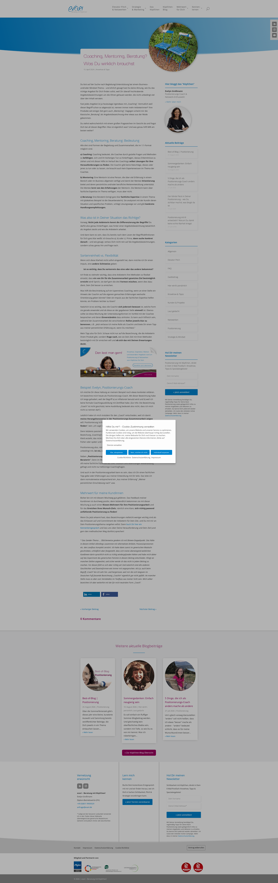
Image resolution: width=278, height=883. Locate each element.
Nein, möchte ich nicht (139, 452)
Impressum (156, 457)
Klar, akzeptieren (116, 452)
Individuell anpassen (161, 452)
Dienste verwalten (114, 445)
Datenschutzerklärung (141, 457)
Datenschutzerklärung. (115, 440)
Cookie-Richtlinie (124, 457)
